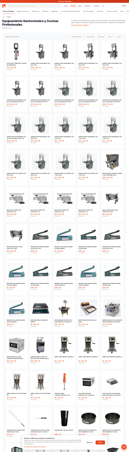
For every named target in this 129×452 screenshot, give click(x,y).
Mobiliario (54, 11)
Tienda (73, 6)
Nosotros (88, 6)
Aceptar (100, 442)
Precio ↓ (119, 36)
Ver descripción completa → (80, 25)
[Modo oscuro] (103, 6)
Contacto (97, 6)
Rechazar (89, 442)
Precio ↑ (110, 36)
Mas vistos (101, 36)
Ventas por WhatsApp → (65, 1)
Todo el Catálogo (8, 11)
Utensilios (100, 11)
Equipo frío (35, 11)
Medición (45, 11)
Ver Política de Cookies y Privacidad (35, 446)
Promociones (91, 36)
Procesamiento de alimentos (70, 11)
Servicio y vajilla (112, 11)
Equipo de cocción (23, 11)
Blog (80, 6)
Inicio (66, 6)
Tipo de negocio (88, 11)
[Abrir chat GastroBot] (124, 447)
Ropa (122, 11)
